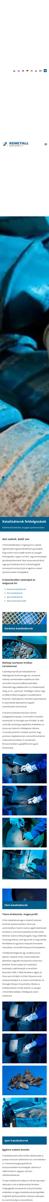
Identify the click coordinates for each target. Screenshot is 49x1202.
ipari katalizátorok (15, 597)
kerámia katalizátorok (16, 589)
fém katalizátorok (14, 593)
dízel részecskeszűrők (16, 601)
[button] (46, 144)
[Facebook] (45, 70)
